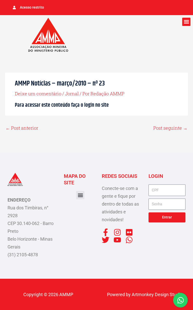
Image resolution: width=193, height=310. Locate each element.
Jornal (72, 94)
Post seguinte (170, 128)
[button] (186, 22)
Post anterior (22, 128)
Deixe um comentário (38, 94)
